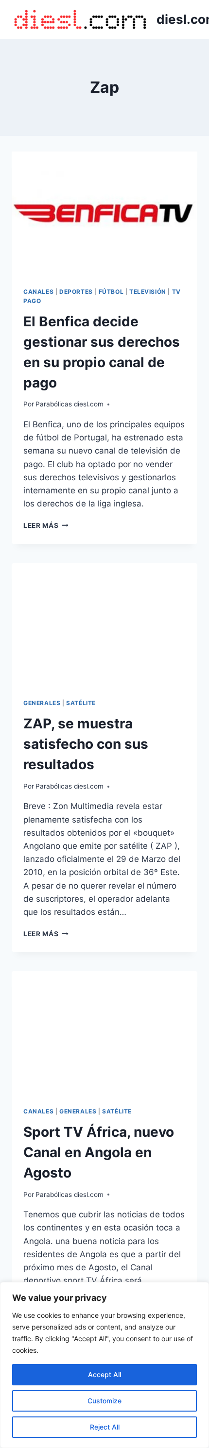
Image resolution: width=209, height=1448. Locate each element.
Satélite (81, 703)
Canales (38, 291)
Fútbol (111, 291)
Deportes (76, 291)
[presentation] (104, 213)
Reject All (105, 1427)
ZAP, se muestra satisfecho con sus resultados (85, 744)
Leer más (46, 525)
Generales (41, 703)
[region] (104, 1365)
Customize (104, 1401)
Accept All (104, 1374)
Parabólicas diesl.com (69, 404)
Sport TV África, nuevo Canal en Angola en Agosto (98, 1152)
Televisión (147, 291)
